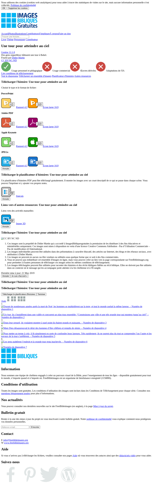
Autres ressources (82, 76)
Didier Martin (18, 57)
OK (3, 8)
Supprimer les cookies (18, 8)
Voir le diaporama (9, 76)
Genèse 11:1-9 (8, 52)
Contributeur (32, 39)
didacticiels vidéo (127, 455)
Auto (3, 301)
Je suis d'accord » (19, 276)
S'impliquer (44, 33)
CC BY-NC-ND (9, 60)
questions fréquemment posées (15, 393)
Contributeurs (32, 33)
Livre (3, 39)
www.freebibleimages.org (16, 443)
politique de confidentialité (99, 419)
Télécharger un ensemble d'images (35, 76)
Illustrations (20, 33)
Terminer (41, 294)
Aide (74, 455)
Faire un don (65, 33)
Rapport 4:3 (21, 107)
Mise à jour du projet (103, 406)
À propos (54, 33)
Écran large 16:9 (51, 107)
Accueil (5, 33)
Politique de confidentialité (23, 5)
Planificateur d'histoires (63, 76)
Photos (12, 33)
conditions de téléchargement (17, 73)
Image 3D (21, 223)
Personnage (19, 39)
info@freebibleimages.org (15, 440)
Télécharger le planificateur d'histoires (18, 294)
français (19, 196)
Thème (10, 39)
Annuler (5, 168)
